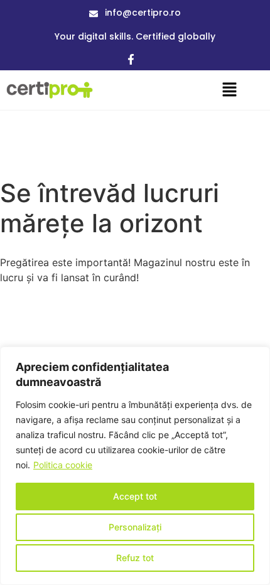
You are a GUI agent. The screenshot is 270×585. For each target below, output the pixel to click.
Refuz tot (135, 557)
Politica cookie (62, 464)
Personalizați (135, 527)
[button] (229, 90)
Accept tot (135, 496)
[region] (135, 465)
